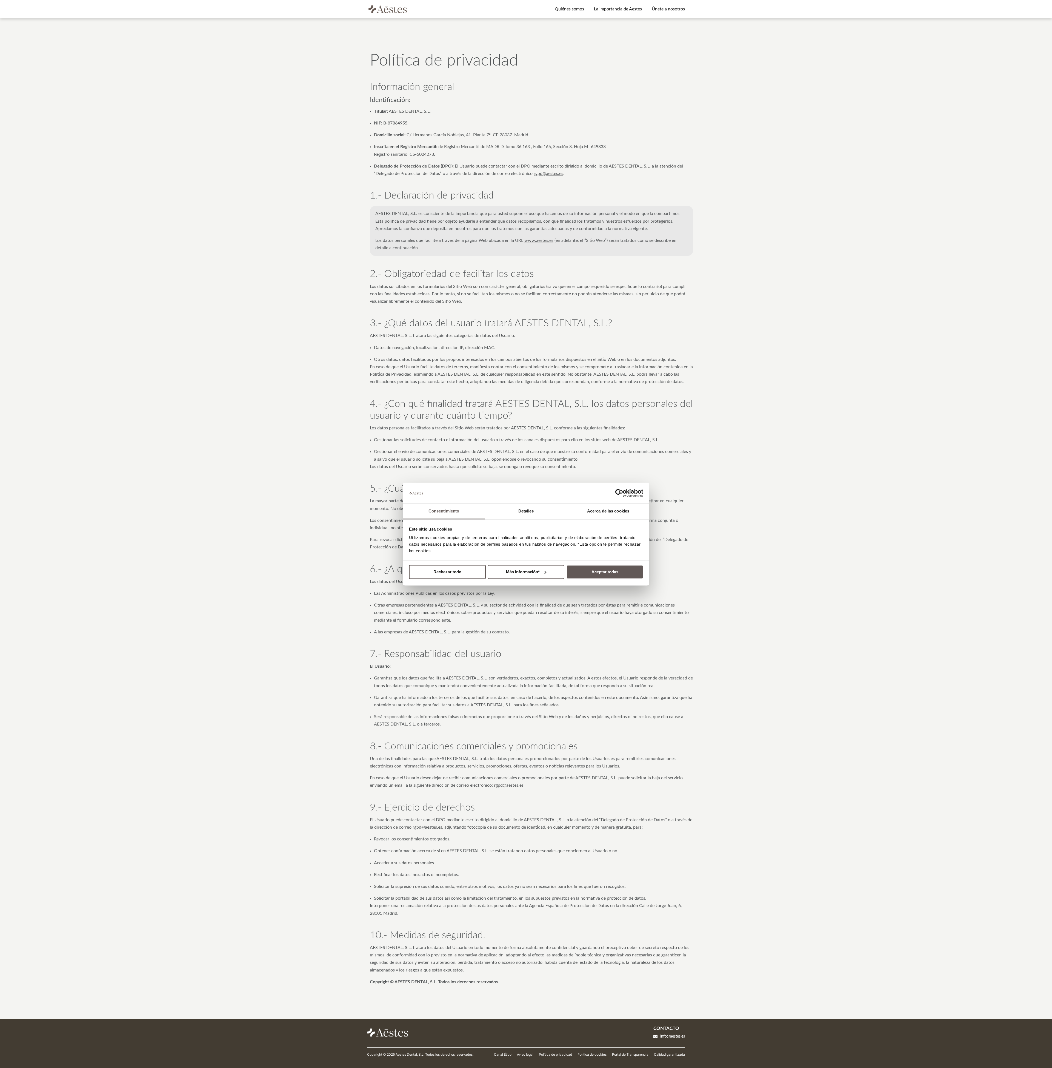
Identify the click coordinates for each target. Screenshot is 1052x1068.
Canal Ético (502, 1054)
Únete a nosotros (668, 9)
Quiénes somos (569, 9)
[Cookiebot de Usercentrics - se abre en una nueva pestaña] (619, 493)
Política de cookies (592, 1054)
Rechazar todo (447, 572)
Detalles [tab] (526, 511)
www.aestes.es (538, 240)
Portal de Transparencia (630, 1054)
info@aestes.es (672, 1036)
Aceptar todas (604, 572)
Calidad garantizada (669, 1054)
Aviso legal (525, 1054)
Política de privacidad (555, 1054)
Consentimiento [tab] (443, 511)
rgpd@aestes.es (548, 173)
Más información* (523, 572)
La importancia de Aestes (618, 9)
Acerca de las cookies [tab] (608, 511)
